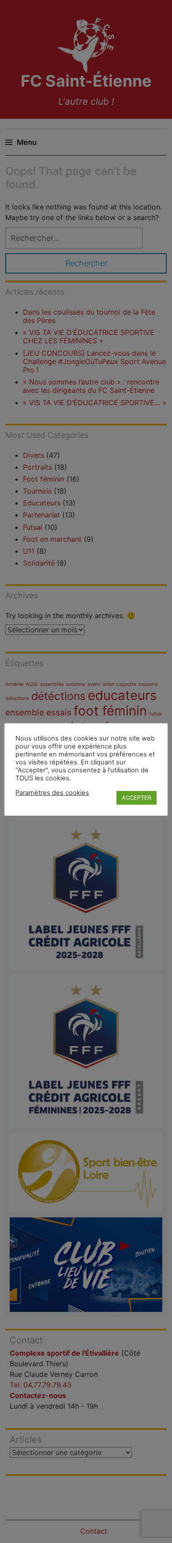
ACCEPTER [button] (136, 797)
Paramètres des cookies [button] (52, 793)
